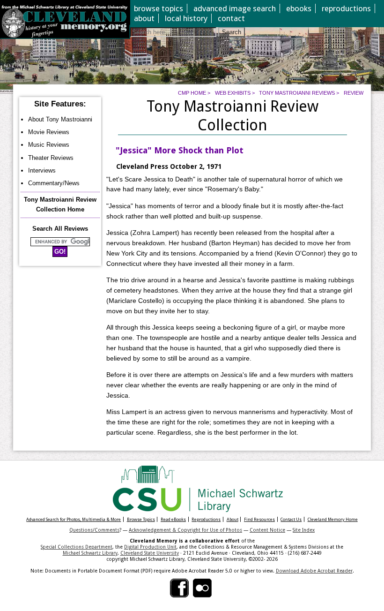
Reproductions (206, 519)
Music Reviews (48, 144)
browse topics (158, 8)
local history (186, 18)
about (144, 18)
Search (231, 32)
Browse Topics (141, 519)
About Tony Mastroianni (60, 119)
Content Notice (267, 530)
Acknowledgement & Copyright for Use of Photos (185, 530)
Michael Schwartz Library (90, 553)
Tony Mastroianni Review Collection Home (60, 204)
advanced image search (234, 8)
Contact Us (291, 519)
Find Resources (259, 519)
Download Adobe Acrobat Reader (314, 570)
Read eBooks (173, 519)
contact (231, 18)
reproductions (346, 8)
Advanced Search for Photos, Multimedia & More (73, 519)
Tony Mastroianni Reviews (297, 93)
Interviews (42, 170)
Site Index (304, 530)
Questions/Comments (94, 530)
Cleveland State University (149, 553)
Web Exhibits (233, 93)
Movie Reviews (48, 132)
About (232, 519)
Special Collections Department (76, 547)
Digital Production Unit (150, 547)
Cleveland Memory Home (333, 519)
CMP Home (192, 93)
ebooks (298, 8)
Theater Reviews (51, 157)
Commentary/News (54, 183)
